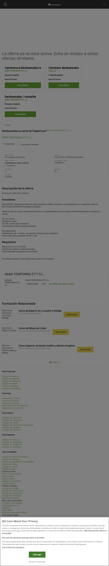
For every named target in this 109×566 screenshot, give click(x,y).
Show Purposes (37, 561)
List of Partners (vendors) (13, 547)
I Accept (37, 554)
